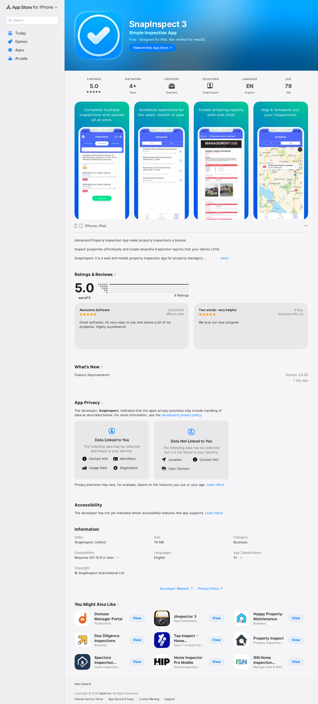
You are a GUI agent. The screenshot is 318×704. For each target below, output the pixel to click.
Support (169, 699)
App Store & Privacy (121, 699)
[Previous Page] (69, 161)
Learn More (216, 485)
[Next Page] (313, 161)
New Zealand (83, 684)
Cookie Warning (149, 699)
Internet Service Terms (89, 699)
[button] (32, 33)
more (225, 258)
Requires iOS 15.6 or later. (95, 557)
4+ (236, 557)
